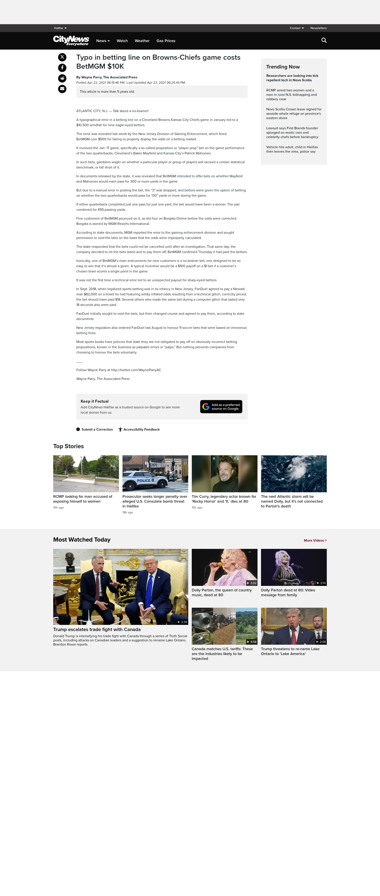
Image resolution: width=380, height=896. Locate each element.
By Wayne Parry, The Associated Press (106, 77)
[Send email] (62, 89)
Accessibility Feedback (142, 429)
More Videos (314, 540)
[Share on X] (62, 57)
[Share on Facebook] (62, 68)
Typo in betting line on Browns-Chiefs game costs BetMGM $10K (158, 62)
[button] (296, 28)
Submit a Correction (97, 429)
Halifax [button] (58, 28)
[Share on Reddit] (62, 78)
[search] (324, 41)
